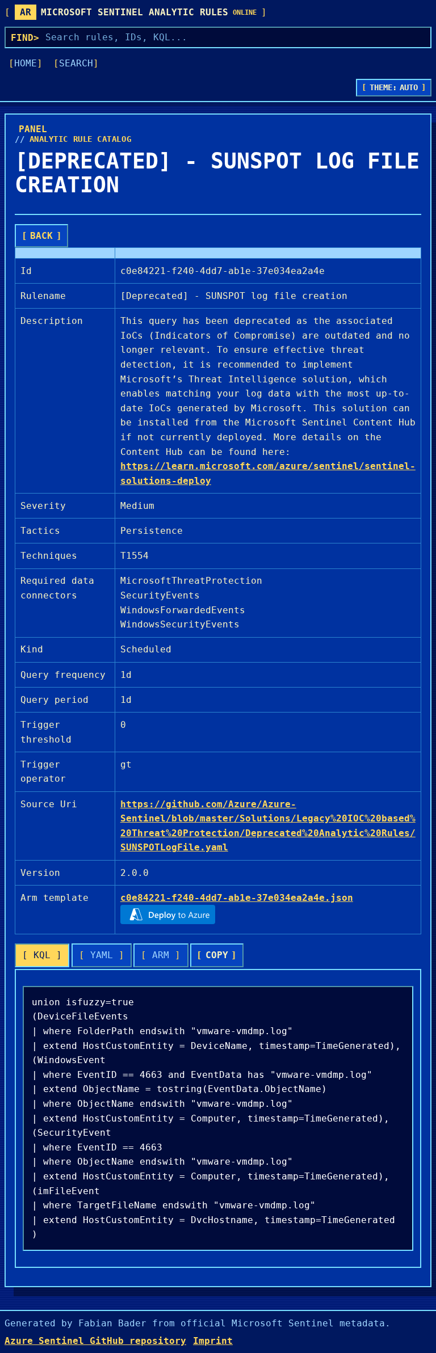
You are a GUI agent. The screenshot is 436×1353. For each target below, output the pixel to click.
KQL (42, 955)
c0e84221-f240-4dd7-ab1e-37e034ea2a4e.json (236, 897)
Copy (217, 955)
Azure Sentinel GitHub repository (95, 1340)
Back (41, 235)
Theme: (394, 87)
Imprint (213, 1340)
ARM (160, 955)
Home (25, 63)
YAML (101, 955)
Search (76, 63)
